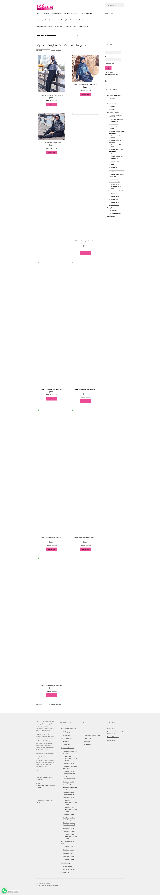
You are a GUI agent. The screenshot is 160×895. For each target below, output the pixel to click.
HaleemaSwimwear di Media (92, 735)
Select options (51, 105)
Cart (85, 728)
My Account (87, 741)
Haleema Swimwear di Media (44, 26)
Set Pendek (112, 101)
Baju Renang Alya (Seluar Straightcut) (115, 127)
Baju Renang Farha (113, 167)
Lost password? (109, 72)
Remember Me (110, 63)
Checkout (87, 732)
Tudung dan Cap (113, 210)
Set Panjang (112, 98)
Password (107, 57)
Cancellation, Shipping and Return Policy (76, 26)
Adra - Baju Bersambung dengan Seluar (117, 120)
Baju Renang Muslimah (70, 13)
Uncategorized (111, 216)
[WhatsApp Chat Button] (4, 890)
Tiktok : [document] (45, 777)
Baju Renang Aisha (113, 124)
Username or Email (109, 50)
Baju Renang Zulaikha (114, 182)
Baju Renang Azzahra (114, 154)
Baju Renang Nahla (114, 179)
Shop (42, 35)
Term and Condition (113, 737)
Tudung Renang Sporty (115, 213)
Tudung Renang (83, 20)
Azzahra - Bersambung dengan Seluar (116, 157)
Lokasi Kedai (45, 13)
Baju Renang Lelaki (87, 13)
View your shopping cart (111, 74)
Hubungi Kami (88, 738)
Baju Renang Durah (114, 196)
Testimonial (58, 26)
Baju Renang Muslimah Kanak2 (44, 20)
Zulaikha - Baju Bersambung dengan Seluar (116, 186)
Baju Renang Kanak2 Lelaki (66, 20)
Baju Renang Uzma (114, 205)
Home (37, 13)
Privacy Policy (111, 728)
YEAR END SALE (56, 13)
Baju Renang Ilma (113, 199)
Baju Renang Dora (113, 193)
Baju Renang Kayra (114, 202)
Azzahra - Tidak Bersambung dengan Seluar (116, 162)
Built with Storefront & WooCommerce (47, 885)
